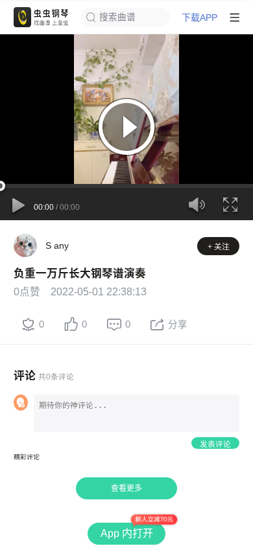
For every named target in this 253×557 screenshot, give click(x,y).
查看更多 (126, 488)
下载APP (199, 17)
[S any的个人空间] (25, 245)
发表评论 (215, 444)
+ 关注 (219, 246)
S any (57, 245)
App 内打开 (127, 533)
